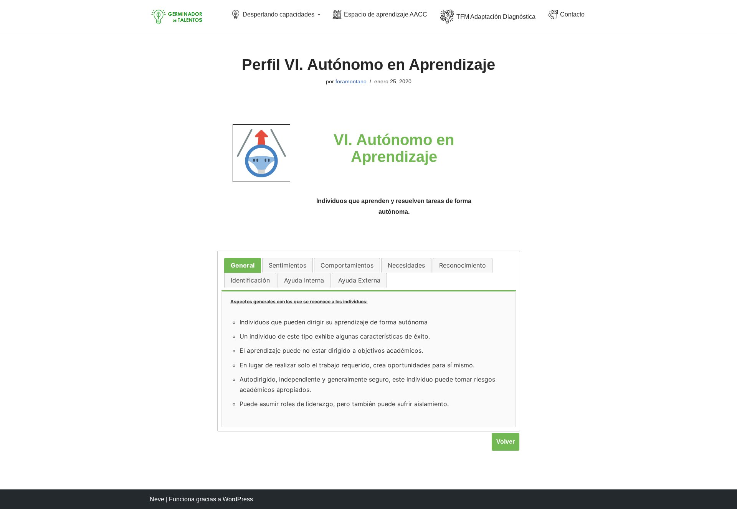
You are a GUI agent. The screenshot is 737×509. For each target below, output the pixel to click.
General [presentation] (242, 265)
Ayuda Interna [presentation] (304, 280)
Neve (157, 499)
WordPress (238, 499)
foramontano (351, 81)
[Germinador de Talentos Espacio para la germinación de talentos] (178, 16)
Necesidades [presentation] (406, 265)
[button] (319, 14)
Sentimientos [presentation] (287, 265)
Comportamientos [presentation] (347, 265)
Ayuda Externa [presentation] (359, 280)
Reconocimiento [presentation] (462, 265)
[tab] (242, 265)
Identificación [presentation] (250, 280)
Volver (505, 441)
